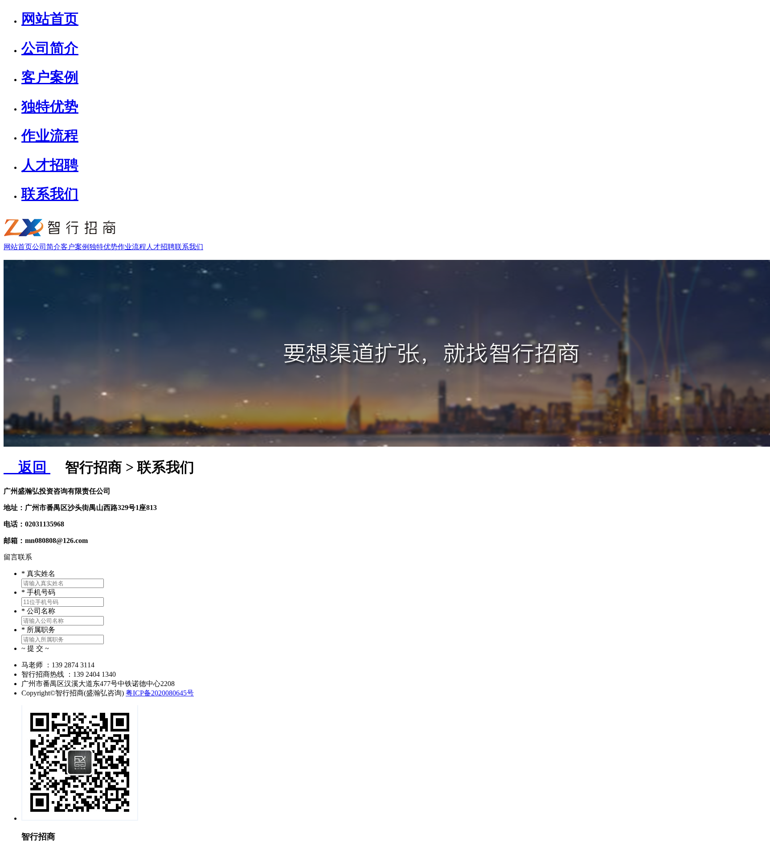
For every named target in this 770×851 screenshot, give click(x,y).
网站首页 (49, 19)
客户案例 (49, 77)
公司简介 (49, 48)
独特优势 (49, 107)
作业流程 (49, 135)
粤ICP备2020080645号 (160, 693)
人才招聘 (49, 165)
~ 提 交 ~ (35, 648)
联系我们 (49, 194)
